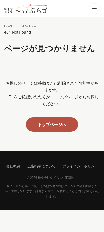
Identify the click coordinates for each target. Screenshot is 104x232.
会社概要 (13, 165)
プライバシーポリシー (80, 165)
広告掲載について (41, 165)
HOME (8, 26)
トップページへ (52, 124)
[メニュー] (94, 8)
